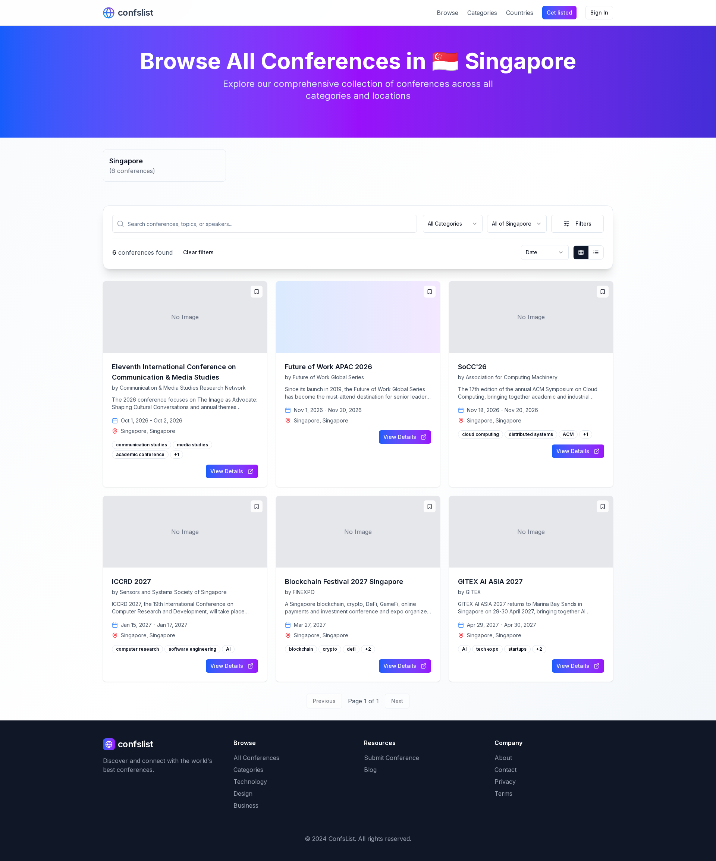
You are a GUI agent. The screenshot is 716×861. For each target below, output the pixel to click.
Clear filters (198, 252)
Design (242, 793)
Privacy (505, 781)
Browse (447, 12)
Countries (519, 12)
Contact (505, 769)
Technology (250, 781)
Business (245, 805)
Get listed (559, 12)
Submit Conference (391, 757)
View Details (226, 471)
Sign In (599, 12)
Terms (503, 793)
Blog (370, 769)
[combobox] (453, 224)
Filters (583, 223)
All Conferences (256, 757)
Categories (482, 12)
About (503, 757)
